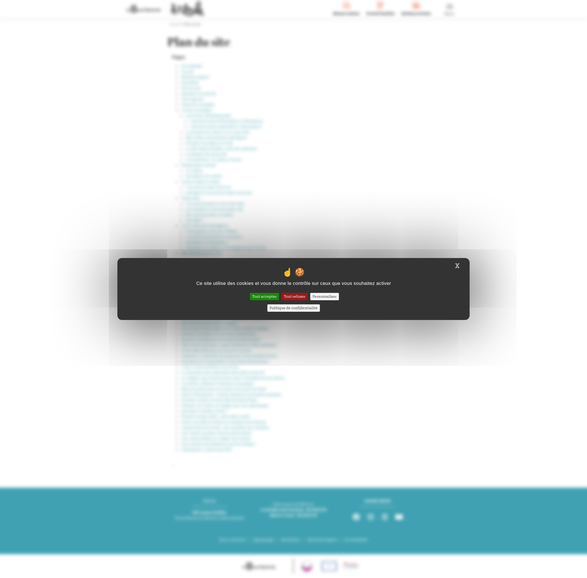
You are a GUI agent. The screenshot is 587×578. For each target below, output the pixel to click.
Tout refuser (294, 297)
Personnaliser (325, 297)
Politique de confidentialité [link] (294, 308)
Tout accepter (264, 297)
